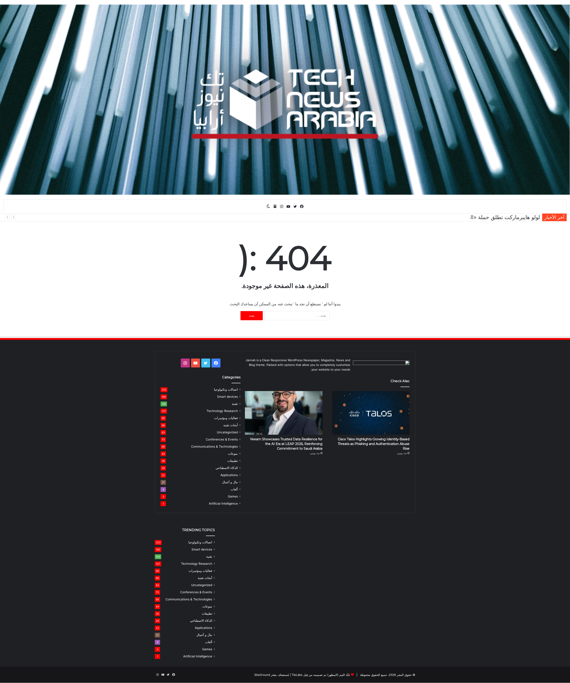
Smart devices (227, 396)
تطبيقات (232, 461)
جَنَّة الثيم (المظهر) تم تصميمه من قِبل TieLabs (321, 675)
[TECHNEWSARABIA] (285, 99)
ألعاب (234, 489)
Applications (229, 475)
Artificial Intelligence (223, 503)
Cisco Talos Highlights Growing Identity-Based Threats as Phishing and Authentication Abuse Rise (373, 444)
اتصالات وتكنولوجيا (226, 389)
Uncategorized (227, 432)
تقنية (235, 404)
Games (233, 496)
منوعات (233, 453)
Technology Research (222, 411)
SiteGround (262, 675)
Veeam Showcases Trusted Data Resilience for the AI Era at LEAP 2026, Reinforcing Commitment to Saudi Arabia (286, 444)
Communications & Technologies (214, 446)
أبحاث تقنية (230, 425)
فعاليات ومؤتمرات (226, 418)
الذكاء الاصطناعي (227, 468)
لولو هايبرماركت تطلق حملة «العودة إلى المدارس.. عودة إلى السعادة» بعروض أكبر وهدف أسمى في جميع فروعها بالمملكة (403, 217)
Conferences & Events (222, 439)
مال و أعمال (230, 482)
